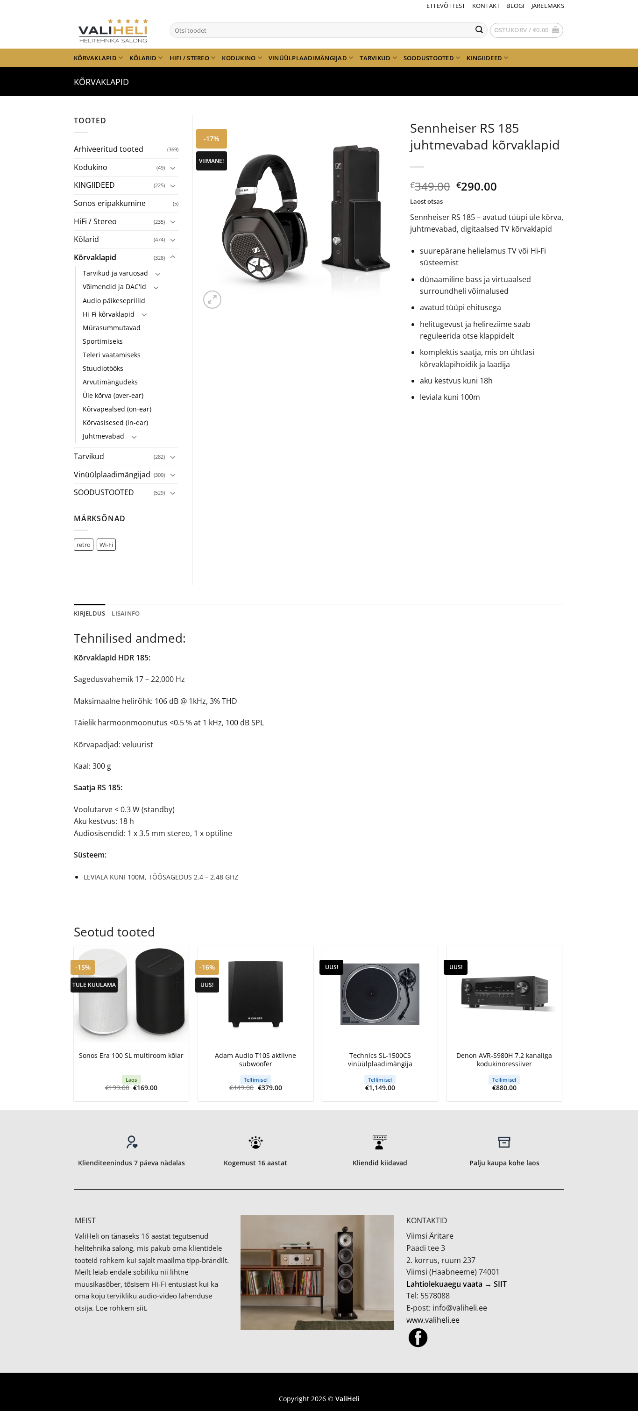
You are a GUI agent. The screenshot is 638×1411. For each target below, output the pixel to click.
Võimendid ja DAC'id (114, 286)
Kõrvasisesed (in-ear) (115, 422)
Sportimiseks (103, 341)
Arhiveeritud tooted (108, 149)
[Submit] (479, 30)
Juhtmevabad (103, 436)
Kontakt (486, 5)
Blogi (515, 5)
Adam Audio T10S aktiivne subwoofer (255, 1060)
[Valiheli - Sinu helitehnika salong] (115, 29)
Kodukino (238, 58)
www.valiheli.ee (433, 1320)
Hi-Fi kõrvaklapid (109, 314)
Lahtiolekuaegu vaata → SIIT (456, 1284)
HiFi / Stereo (189, 58)
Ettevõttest (446, 5)
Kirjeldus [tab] (89, 613)
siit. (142, 1307)
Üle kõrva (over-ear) (113, 395)
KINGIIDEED (484, 58)
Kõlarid (142, 58)
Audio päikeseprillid (114, 300)
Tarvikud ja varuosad (115, 273)
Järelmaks (548, 5)
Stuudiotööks (103, 368)
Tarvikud (375, 58)
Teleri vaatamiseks (112, 354)
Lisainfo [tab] (126, 613)
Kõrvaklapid (95, 58)
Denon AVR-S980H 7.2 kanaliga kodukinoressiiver (504, 1060)
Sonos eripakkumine (110, 203)
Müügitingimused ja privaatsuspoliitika (319, 1385)
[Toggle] (172, 167)
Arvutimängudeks (110, 381)
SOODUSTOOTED (429, 58)
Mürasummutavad (112, 327)
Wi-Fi (106, 544)
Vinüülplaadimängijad (308, 58)
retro (84, 544)
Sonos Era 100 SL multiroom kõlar (131, 1055)
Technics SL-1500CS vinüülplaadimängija (380, 1060)
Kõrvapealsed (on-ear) (117, 408)
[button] (527, 30)
